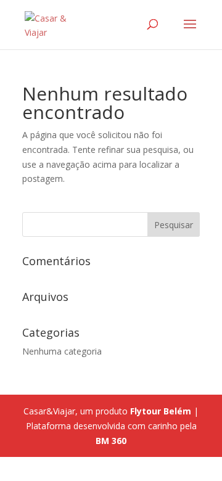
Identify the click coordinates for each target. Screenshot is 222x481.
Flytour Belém (160, 411)
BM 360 (111, 440)
